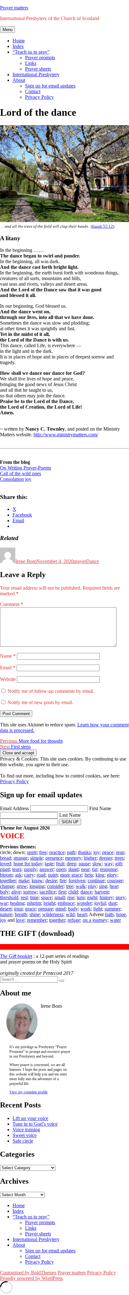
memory (73, 858)
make (23, 880)
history (106, 897)
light (97, 908)
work (85, 908)
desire (51, 880)
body (73, 908)
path (71, 852)
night (92, 897)
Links (30, 63)
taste (49, 863)
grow (22, 886)
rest (24, 897)
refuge (74, 920)
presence (54, 858)
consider (55, 886)
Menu (8, 29)
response (108, 869)
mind (60, 908)
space (46, 897)
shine (34, 914)
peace (107, 852)
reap (120, 852)
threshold (9, 897)
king (99, 875)
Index (18, 46)
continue (96, 880)
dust (112, 903)
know (37, 880)
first (62, 891)
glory (112, 875)
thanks (84, 852)
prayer (80, 561)
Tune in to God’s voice (35, 1124)
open (61, 869)
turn (81, 897)
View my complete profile (28, 1092)
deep (71, 863)
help (89, 875)
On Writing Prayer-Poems (25, 467)
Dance (92, 561)
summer (112, 908)
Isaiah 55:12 (102, 226)
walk (80, 886)
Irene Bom (25, 561)
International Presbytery (36, 74)
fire (62, 880)
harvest (102, 891)
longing (36, 886)
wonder (84, 903)
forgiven (77, 880)
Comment (11, 604)
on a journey (95, 920)
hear (114, 886)
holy (4, 891)
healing (17, 903)
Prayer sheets (38, 69)
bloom (6, 875)
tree (69, 886)
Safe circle (23, 1141)
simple (36, 858)
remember (37, 920)
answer (46, 869)
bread (5, 858)
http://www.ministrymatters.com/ (66, 434)
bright (49, 903)
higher (90, 858)
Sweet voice (25, 1135)
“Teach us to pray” (31, 52)
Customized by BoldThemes (28, 1272)
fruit (60, 863)
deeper (105, 858)
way (108, 863)
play (92, 886)
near (85, 869)
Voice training (26, 1129)
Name (8, 656)
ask (18, 875)
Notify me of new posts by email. (40, 702)
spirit (32, 852)
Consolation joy (15, 479)
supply (30, 869)
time (34, 897)
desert (6, 908)
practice (56, 852)
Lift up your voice (30, 1118)
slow (97, 863)
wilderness (52, 914)
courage (115, 880)
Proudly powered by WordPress (31, 1278)
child (73, 891)
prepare (45, 908)
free (43, 852)
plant (5, 869)
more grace (71, 875)
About (19, 80)
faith (109, 914)
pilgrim (34, 903)
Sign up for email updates (50, 85)
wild (70, 914)
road (41, 875)
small (59, 897)
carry (29, 875)
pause (84, 863)
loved (5, 863)
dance (86, 891)
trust (18, 908)
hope (121, 914)
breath (21, 914)
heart (82, 914)
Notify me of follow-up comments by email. (51, 691)
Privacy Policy (39, 97)
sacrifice (47, 891)
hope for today (27, 863)
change (7, 886)
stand (73, 869)
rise (70, 897)
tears (16, 869)
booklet (16, 956)
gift (118, 863)
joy (96, 852)
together (8, 880)
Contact (32, 91)
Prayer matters (14, 7)
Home (19, 40)
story (120, 897)
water (115, 920)
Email (7, 667)
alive (16, 891)
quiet (53, 875)
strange (20, 858)
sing (103, 886)
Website (8, 679)
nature (6, 914)
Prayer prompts (40, 57)
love (20, 920)
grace (30, 908)
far (94, 869)
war (4, 903)
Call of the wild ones (20, 473)
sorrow (30, 891)
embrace (66, 903)
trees (119, 858)
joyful (100, 903)
